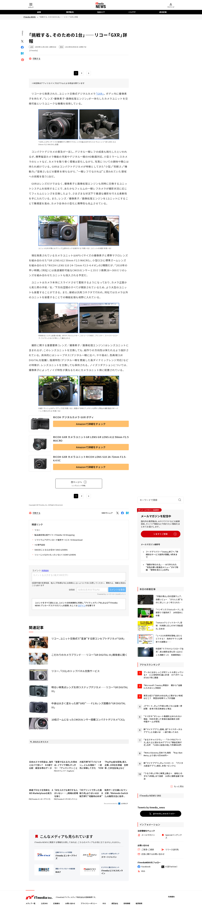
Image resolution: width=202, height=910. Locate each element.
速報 (39, 12)
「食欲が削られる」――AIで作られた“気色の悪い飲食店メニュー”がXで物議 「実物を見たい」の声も (162, 567)
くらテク (132, 12)
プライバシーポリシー (89, 903)
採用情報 (127, 903)
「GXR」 (100, 93)
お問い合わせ (70, 903)
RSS (104, 903)
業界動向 (70, 12)
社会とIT (101, 12)
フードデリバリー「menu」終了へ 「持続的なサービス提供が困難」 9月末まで (162, 554)
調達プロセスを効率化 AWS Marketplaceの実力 (41, 792)
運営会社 (114, 903)
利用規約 (171, 896)
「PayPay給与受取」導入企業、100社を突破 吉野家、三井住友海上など (116, 764)
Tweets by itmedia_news (151, 807)
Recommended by (111, 803)
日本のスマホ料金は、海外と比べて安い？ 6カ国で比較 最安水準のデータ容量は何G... (41, 765)
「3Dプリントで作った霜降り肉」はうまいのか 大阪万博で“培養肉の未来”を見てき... (91, 793)
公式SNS (44, 903)
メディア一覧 (30, 903)
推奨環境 (139, 903)
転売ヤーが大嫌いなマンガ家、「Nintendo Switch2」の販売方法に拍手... (116, 793)
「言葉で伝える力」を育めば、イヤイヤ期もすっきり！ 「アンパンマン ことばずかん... (66, 765)
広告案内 (56, 903)
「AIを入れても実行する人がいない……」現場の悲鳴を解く (66, 793)
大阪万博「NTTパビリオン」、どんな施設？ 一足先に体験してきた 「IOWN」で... (91, 765)
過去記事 (163, 12)
